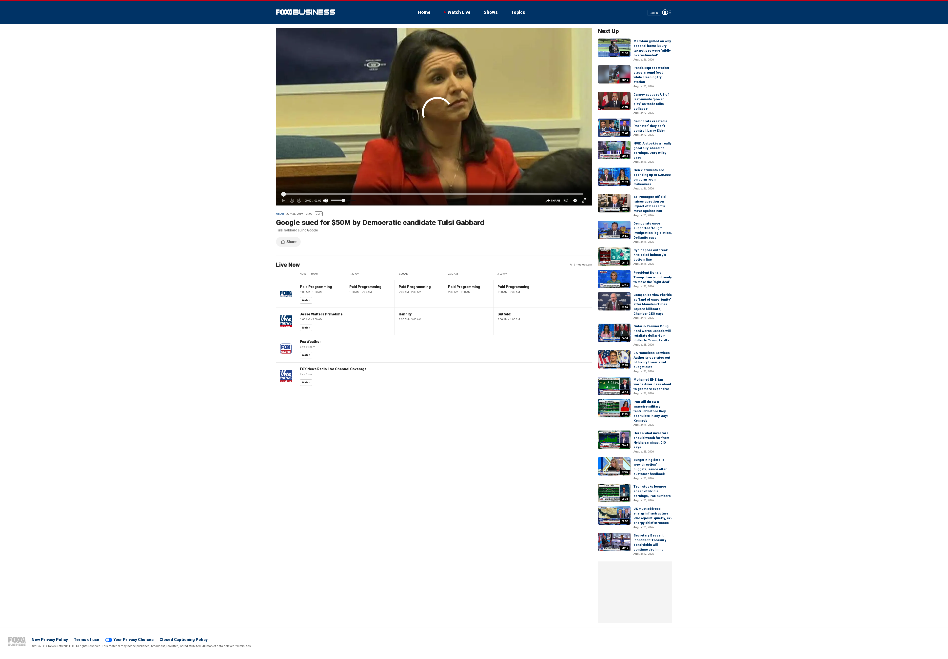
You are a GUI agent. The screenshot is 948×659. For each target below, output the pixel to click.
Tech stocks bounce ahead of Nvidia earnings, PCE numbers (652, 491)
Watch (306, 300)
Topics (518, 12)
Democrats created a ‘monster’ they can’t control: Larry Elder (650, 125)
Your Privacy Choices (133, 639)
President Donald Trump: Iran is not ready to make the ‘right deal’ (652, 277)
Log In (654, 12)
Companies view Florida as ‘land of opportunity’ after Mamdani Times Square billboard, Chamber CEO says (652, 304)
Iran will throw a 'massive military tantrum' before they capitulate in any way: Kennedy (650, 411)
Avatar (665, 12)
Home (424, 12)
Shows (491, 12)
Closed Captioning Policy (183, 639)
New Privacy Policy (50, 639)
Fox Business (305, 12)
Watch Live (459, 12)
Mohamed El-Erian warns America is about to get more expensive (652, 384)
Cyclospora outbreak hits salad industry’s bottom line (650, 254)
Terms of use (86, 639)
